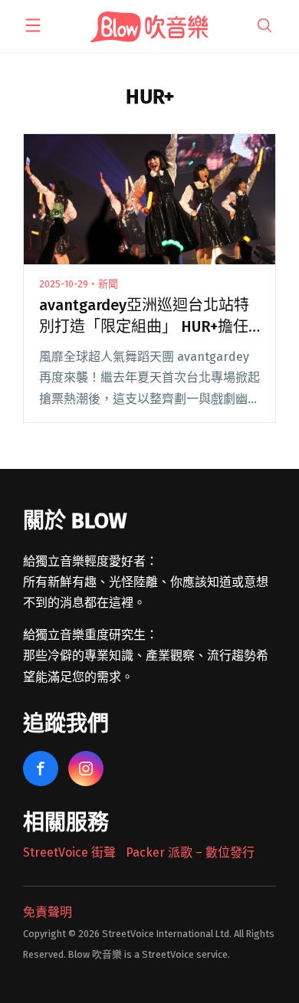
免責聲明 (47, 912)
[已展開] (33, 25)
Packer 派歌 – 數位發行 (190, 852)
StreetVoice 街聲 (69, 852)
